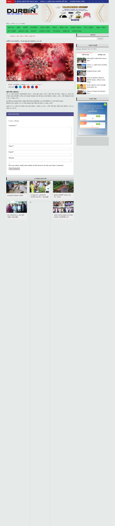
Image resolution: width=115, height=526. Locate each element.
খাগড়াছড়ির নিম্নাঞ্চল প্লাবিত (68, 1)
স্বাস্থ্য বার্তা (32, 36)
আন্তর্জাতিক (33, 27)
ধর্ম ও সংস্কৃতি (12, 31)
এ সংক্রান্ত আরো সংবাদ (40, 178)
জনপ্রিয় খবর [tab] (101, 55)
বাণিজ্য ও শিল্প (63, 27)
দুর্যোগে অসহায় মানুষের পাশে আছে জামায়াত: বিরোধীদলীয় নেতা (63, 216)
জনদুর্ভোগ (33, 31)
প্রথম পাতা (11, 27)
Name (11, 146)
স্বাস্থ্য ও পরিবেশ (101, 27)
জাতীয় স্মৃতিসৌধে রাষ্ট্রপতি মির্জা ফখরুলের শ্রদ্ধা (16, 1)
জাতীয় (18, 27)
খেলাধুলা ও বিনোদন (75, 27)
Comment (13, 125)
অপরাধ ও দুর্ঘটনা (45, 27)
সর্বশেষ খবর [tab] (85, 55)
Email (11, 152)
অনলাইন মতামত (76, 31)
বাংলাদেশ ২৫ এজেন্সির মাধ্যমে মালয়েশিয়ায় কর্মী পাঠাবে (45, 1)
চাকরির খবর (66, 31)
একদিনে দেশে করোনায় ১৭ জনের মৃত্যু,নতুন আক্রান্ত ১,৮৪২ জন (24, 41)
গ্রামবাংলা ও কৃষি (23, 31)
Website (11, 158)
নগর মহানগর (56, 31)
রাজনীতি (25, 27)
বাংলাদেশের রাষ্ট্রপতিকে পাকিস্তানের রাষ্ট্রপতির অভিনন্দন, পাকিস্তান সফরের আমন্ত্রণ (96, 80)
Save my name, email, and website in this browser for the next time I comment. (36, 165)
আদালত (54, 27)
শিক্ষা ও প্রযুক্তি (88, 27)
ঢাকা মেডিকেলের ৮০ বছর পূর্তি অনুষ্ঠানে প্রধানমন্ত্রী (15, 216)
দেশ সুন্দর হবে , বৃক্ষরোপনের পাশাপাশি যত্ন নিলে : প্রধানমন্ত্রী (39, 196)
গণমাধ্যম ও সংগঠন (44, 31)
